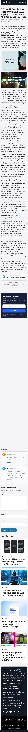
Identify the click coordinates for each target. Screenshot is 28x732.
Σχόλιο (3, 494)
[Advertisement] (14, 384)
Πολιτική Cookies (8, 719)
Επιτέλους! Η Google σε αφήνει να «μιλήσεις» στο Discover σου (13, 561)
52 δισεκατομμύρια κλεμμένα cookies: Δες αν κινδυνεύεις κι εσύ (13, 593)
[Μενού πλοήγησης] (25, 2)
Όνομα (3, 514)
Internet (4, 23)
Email (2, 521)
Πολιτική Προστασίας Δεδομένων (16, 717)
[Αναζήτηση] (20, 3)
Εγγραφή (14, 310)
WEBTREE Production (19, 725)
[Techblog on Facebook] (3, 711)
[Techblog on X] (14, 711)
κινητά (11, 125)
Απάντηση (9, 462)
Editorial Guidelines (16, 722)
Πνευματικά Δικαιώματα (14, 720)
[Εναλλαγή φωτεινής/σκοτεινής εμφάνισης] (22, 2)
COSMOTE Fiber (8, 221)
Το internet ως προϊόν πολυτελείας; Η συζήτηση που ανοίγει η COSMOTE (13, 656)
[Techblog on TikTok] (18, 711)
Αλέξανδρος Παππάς (6, 21)
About (13, 725)
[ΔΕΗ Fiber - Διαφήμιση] (14, 61)
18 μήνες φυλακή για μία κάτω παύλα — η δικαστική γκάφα (13, 624)
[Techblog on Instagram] (7, 711)
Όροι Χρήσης (6, 717)
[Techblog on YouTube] (10, 711)
